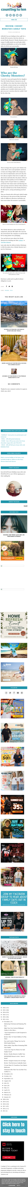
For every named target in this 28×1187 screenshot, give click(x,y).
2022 (4, 1017)
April (5, 1090)
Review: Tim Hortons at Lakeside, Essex (15, 1063)
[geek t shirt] (12, 838)
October (6, 1076)
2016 (4, 1108)
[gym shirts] (12, 814)
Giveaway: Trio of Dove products (14, 977)
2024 (4, 1012)
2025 (4, 1010)
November (7, 1074)
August (6, 1081)
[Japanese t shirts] (12, 718)
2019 (4, 1101)
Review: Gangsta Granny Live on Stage (15, 1060)
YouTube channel (6, 242)
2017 (4, 1106)
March (6, 1092)
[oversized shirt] (12, 886)
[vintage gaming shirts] (12, 862)
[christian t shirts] (12, 742)
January (6, 1097)
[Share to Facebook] (6, 286)
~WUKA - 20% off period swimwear (10, 439)
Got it (18, 1185)
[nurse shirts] (12, 790)
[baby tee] (12, 931)
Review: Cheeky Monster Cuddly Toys (14, 1054)
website (21, 240)
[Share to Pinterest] (12, 286)
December (7, 1021)
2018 (4, 1104)
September (7, 1078)
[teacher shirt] (12, 766)
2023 (4, 1014)
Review (7, 290)
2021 (4, 1019)
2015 (4, 1111)
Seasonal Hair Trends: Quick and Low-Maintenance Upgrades (14, 535)
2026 (4, 1008)
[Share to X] (9, 286)
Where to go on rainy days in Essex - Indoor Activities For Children (14, 957)
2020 (4, 1099)
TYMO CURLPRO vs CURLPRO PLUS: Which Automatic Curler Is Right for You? (15, 996)
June (5, 1085)
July (5, 1083)
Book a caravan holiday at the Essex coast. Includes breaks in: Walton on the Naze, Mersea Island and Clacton (12, 459)
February (6, 1095)
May (5, 1088)
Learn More (11, 1185)
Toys (11, 290)
